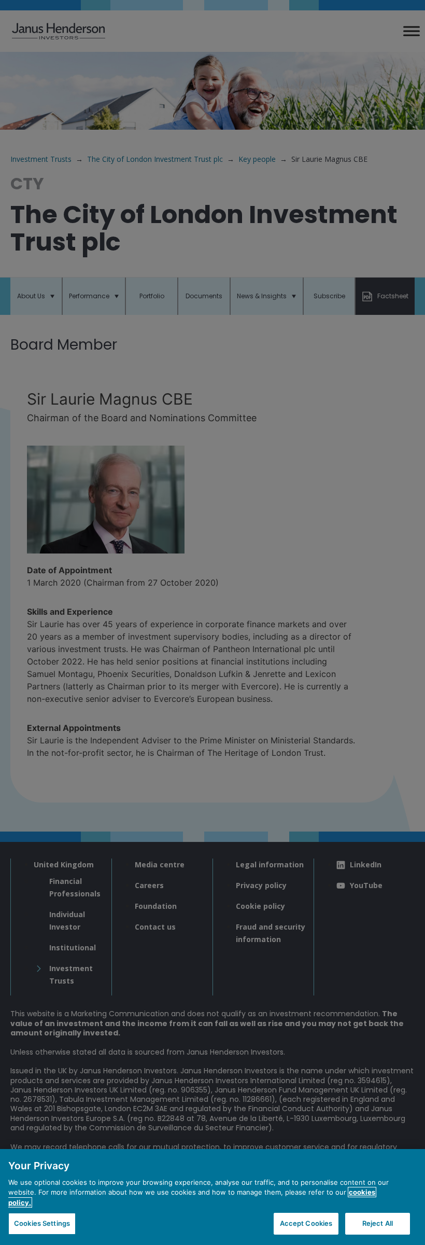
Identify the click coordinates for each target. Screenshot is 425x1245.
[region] (212, 1197)
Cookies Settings (42, 1223)
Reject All (377, 1223)
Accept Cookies (306, 1223)
